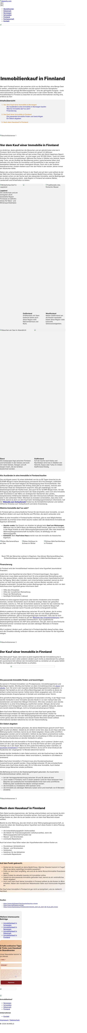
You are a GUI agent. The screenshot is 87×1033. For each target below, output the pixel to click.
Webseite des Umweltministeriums (46, 618)
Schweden (7, 15)
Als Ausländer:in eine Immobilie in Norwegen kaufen (26, 107)
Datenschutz (15, 1020)
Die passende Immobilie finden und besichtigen (25, 116)
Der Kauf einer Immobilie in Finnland (17, 114)
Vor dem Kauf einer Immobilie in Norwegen (20, 105)
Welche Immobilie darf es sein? (18, 109)
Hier (16, 976)
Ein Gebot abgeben (14, 118)
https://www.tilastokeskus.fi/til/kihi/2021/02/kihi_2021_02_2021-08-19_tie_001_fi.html (30, 907)
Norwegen (7, 13)
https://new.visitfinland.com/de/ (13, 905)
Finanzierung (11, 111)
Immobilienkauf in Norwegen (10, 928)
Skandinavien (8, 9)
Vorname (4, 965)
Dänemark (7, 11)
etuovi (57, 686)
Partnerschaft (8, 19)
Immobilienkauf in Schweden (10, 924)
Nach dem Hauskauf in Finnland (15, 122)
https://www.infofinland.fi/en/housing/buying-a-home (20, 903)
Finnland (6, 17)
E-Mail (3, 959)
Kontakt (6, 21)
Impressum (4, 1020)
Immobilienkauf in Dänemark (10, 932)
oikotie (2, 688)
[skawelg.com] (5, 1)
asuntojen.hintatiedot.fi (9, 748)
